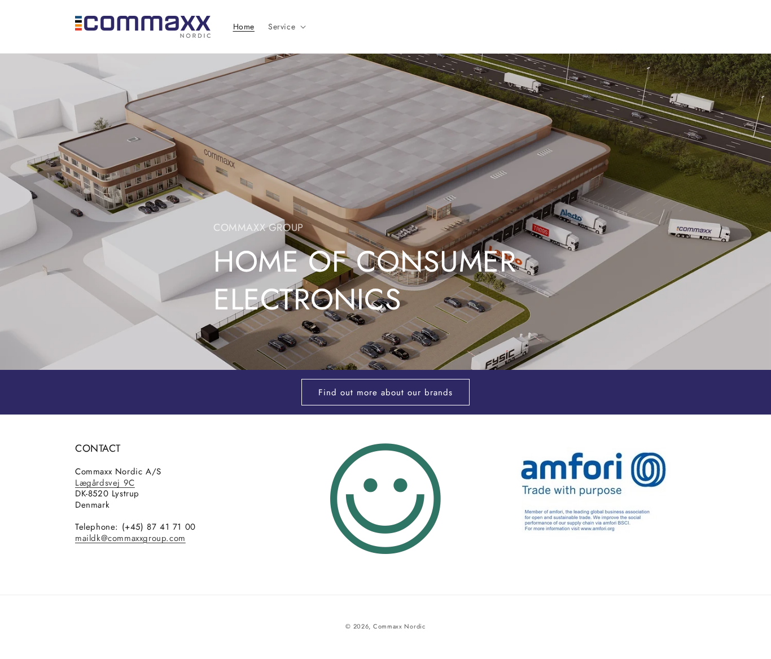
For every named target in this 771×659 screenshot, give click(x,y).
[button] (285, 26)
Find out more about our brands (385, 392)
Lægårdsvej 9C (105, 483)
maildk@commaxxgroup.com (130, 538)
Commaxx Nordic (399, 626)
